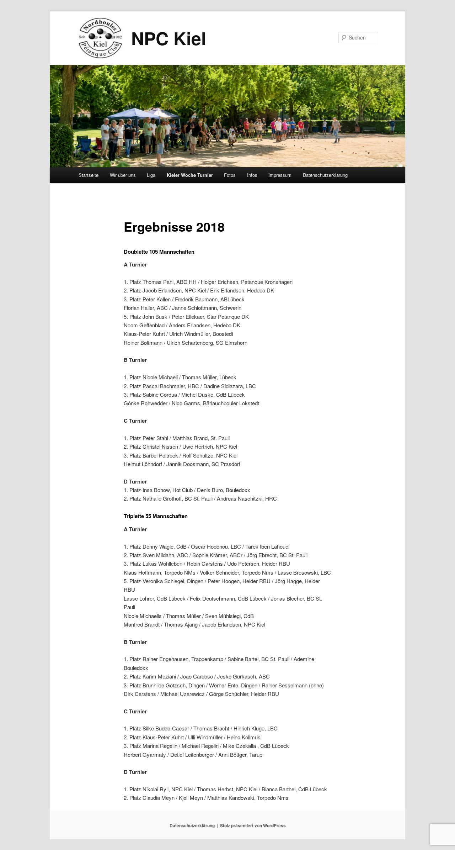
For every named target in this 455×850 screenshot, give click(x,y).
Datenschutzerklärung (325, 174)
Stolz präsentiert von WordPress (253, 825)
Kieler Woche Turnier (190, 174)
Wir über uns (123, 174)
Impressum (279, 174)
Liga (151, 174)
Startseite (88, 174)
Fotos (230, 174)
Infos (252, 174)
